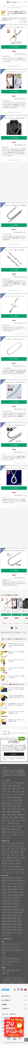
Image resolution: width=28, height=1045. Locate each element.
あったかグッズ (5, 961)
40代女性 (14, 921)
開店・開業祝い (5, 817)
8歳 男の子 (16, 892)
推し (18, 872)
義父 (23, 854)
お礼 (9, 820)
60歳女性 (19, 924)
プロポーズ (15, 834)
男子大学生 (5, 912)
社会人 (18, 970)
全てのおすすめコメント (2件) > (20, 462)
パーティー (21, 834)
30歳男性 (9, 918)
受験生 (9, 970)
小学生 (4, 898)
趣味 (14, 832)
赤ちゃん (9, 872)
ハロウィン (5, 800)
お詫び (23, 832)
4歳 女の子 (22, 886)
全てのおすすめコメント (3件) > (20, 505)
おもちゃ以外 (5, 958)
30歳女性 (4, 918)
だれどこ (14, 977)
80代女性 (9, 929)
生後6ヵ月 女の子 (22, 880)
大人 (9, 869)
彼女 (9, 843)
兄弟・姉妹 (23, 849)
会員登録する (14, 754)
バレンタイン (9, 794)
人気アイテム (13, 5)
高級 (4, 952)
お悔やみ (19, 829)
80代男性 (14, 929)
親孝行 (14, 829)
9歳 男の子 (5, 895)
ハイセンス (14, 944)
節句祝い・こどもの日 (13, 803)
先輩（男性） (9, 857)
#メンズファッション (18, 623)
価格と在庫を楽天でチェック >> (20, 53)
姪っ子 (18, 854)
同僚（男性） (11, 866)
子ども (4, 854)
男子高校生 (16, 909)
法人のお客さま (6, 1000)
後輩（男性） (5, 863)
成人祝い (9, 808)
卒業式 (14, 808)
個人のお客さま (6, 996)
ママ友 (22, 843)
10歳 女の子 (22, 895)
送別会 (9, 814)
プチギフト (19, 820)
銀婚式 (19, 785)
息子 (13, 849)
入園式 (23, 808)
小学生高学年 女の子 (16, 906)
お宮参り (20, 800)
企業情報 (4, 1004)
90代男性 (4, 932)
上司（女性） (5, 866)
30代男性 (19, 918)
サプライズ (5, 823)
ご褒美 (10, 823)
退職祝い (4, 814)
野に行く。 (11, 980)
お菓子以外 (11, 958)
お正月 (18, 791)
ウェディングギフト (6, 837)
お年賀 (22, 791)
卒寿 (4, 791)
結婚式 (10, 785)
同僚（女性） (18, 866)
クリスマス (11, 800)
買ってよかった (11, 947)
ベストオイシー (20, 979)
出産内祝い (23, 817)
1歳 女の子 (10, 883)
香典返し (4, 832)
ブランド (17, 947)
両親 (9, 849)
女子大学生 (11, 912)
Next (27, 601)
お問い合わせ (5, 1014)
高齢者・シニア (5, 973)
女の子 (4, 935)
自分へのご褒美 (16, 823)
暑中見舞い (9, 797)
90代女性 (19, 929)
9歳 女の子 (10, 895)
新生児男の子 (5, 877)
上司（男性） (18, 863)
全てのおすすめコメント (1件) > (20, 333)
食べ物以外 (17, 958)
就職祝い (9, 811)
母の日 (22, 794)
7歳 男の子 (5, 892)
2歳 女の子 (22, 883)
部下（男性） (11, 860)
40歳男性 (9, 921)
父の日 (4, 797)
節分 (4, 794)
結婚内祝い (17, 817)
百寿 (13, 791)
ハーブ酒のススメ (12, 982)
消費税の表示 (13, 1014)
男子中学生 (5, 909)
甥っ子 (13, 854)
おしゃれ (9, 944)
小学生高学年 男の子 (6, 906)
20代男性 (19, 915)
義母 (4, 857)
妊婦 (23, 869)
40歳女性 (4, 921)
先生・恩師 (23, 857)
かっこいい (5, 947)
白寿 (9, 791)
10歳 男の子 (16, 895)
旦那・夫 (11, 846)
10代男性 (21, 912)
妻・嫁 (16, 846)
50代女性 (9, 924)
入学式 (19, 808)
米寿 (23, 788)
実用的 (4, 944)
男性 (19, 932)
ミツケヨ (21, 980)
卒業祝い (4, 808)
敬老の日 (19, 797)
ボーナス (9, 832)
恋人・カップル (5, 846)
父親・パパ (22, 846)
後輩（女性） (11, 863)
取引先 (4, 869)
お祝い (13, 820)
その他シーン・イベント (7, 834)
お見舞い (20, 826)
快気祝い (9, 829)
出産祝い (22, 782)
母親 (4, 849)
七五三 (20, 803)
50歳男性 (4, 924)
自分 (23, 872)
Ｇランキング (8, 977)
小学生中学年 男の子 (6, 903)
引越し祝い (14, 814)
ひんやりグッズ (18, 961)
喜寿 (14, 788)
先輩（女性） (16, 857)
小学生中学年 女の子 (16, 903)
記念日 (12, 782)
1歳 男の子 (5, 883)
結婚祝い (17, 782)
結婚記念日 (5, 785)
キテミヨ (14, 979)
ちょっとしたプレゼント (7, 826)
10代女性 (16, 912)
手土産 (24, 820)
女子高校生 (22, 909)
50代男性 (14, 924)
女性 (15, 932)
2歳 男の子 (16, 883)
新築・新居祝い (21, 814)
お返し (4, 820)
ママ (4, 872)
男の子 (9, 935)
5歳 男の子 (5, 889)
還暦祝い (4, 788)
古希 (9, 788)
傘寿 (18, 788)
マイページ (23, 5)
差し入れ (15, 826)
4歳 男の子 (16, 886)
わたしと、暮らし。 (7, 979)
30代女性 (14, 918)
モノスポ (5, 980)
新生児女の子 (11, 877)
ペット (19, 832)
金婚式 (14, 785)
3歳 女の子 (10, 886)
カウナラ (16, 980)
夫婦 (13, 869)
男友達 (13, 843)
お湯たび (19, 977)
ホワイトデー (16, 794)
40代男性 (19, 921)
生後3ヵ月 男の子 (19, 877)
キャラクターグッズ (6, 964)
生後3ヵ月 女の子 (6, 880)
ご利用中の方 (5, 1008)
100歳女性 (10, 932)
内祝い (11, 817)
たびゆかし (5, 982)
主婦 (18, 869)
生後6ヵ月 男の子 (14, 880)
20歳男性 (9, 915)
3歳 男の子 (5, 886)
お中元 (14, 797)
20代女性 (14, 915)
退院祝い (4, 829)
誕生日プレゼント (6, 782)
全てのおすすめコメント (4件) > (20, 588)
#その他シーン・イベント (7, 623)
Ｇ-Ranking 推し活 (21, 982)
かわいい (19, 944)
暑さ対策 (11, 961)
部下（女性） (18, 860)
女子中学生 (11, 909)
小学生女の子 (16, 898)
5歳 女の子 (10, 889)
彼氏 (4, 843)
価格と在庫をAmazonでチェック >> (19, 232)
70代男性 (4, 929)
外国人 (13, 970)
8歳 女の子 (22, 892)
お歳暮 (16, 800)
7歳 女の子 (10, 892)
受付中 (4, 5)
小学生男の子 (9, 898)
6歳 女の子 (22, 889)
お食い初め (5, 803)
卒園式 (4, 811)
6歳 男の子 (16, 889)
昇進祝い (14, 811)
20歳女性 (4, 915)
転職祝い (19, 811)
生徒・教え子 (5, 860)
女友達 (18, 843)
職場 (4, 970)
